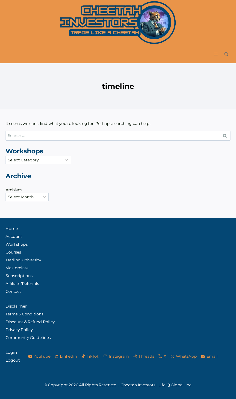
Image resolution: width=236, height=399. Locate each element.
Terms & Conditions (24, 314)
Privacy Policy (19, 329)
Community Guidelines (28, 337)
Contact (13, 291)
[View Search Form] (226, 54)
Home (12, 228)
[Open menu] (215, 54)
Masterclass (17, 268)
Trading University (23, 260)
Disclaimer (16, 306)
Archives (14, 189)
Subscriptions (19, 275)
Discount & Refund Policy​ (30, 322)
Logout (13, 360)
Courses (13, 252)
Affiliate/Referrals (22, 283)
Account (14, 236)
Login (11, 352)
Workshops (17, 244)
